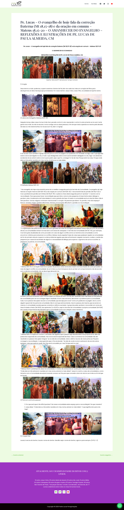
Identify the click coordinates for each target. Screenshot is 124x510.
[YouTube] (112, 4)
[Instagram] (108, 4)
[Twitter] (104, 4)
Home (86, 4)
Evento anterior (18, 455)
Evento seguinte (106, 455)
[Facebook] (100, 4)
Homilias (94, 4)
